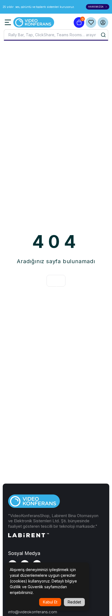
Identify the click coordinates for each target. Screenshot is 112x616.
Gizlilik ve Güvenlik (26, 586)
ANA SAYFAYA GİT (56, 281)
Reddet (74, 602)
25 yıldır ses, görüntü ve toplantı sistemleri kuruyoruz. (39, 6)
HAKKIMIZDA (96, 7)
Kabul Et (50, 602)
